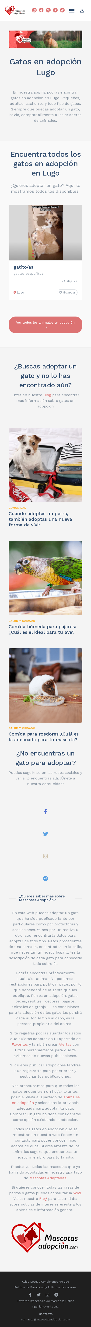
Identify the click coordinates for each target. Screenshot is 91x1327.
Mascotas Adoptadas (47, 1178)
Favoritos (20, 1044)
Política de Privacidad (29, 1287)
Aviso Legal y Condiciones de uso (45, 1281)
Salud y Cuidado (22, 620)
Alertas (65, 1044)
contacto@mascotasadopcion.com (45, 1319)
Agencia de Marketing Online (54, 1301)
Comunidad (17, 507)
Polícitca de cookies (62, 1287)
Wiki (77, 1193)
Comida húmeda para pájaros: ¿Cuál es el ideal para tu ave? (42, 629)
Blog (47, 395)
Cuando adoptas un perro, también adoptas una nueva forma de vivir (40, 519)
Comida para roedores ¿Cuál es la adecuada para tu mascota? (44, 736)
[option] (45, 252)
